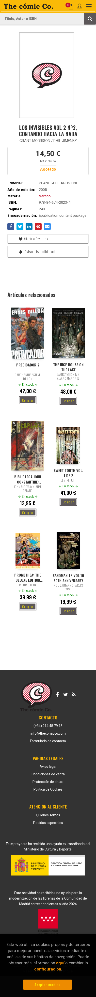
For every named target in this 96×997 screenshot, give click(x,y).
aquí (60, 962)
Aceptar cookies (47, 984)
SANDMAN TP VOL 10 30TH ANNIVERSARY (68, 578)
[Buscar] (90, 19)
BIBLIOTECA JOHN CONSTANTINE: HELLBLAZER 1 (27, 479)
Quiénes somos (48, 815)
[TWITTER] (65, 693)
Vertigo (45, 196)
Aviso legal (48, 766)
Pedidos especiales (48, 823)
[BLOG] (73, 693)
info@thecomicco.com (48, 733)
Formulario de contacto (48, 741)
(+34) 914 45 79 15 (48, 726)
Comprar (27, 400)
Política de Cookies (48, 789)
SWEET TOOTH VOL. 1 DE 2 (68, 473)
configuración (47, 969)
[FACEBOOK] (57, 693)
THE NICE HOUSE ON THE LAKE (68, 367)
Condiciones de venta (48, 774)
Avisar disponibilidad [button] (39, 252)
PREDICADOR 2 (27, 364)
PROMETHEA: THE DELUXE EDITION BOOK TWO (27, 577)
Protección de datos (48, 782)
